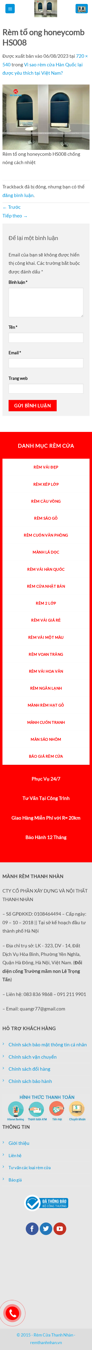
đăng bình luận (18, 195)
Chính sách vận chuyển (33, 1057)
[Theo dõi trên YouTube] (59, 1228)
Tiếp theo (15, 215)
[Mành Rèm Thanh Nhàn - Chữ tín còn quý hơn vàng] (45, 8)
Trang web (18, 378)
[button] (10, 9)
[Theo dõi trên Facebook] (32, 1228)
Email (15, 352)
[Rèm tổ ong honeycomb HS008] (46, 116)
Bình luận (18, 282)
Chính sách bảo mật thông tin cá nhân (48, 1044)
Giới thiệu (19, 1143)
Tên (13, 327)
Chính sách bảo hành (30, 1081)
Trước (11, 207)
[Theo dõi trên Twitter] (46, 1228)
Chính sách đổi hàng (29, 1069)
